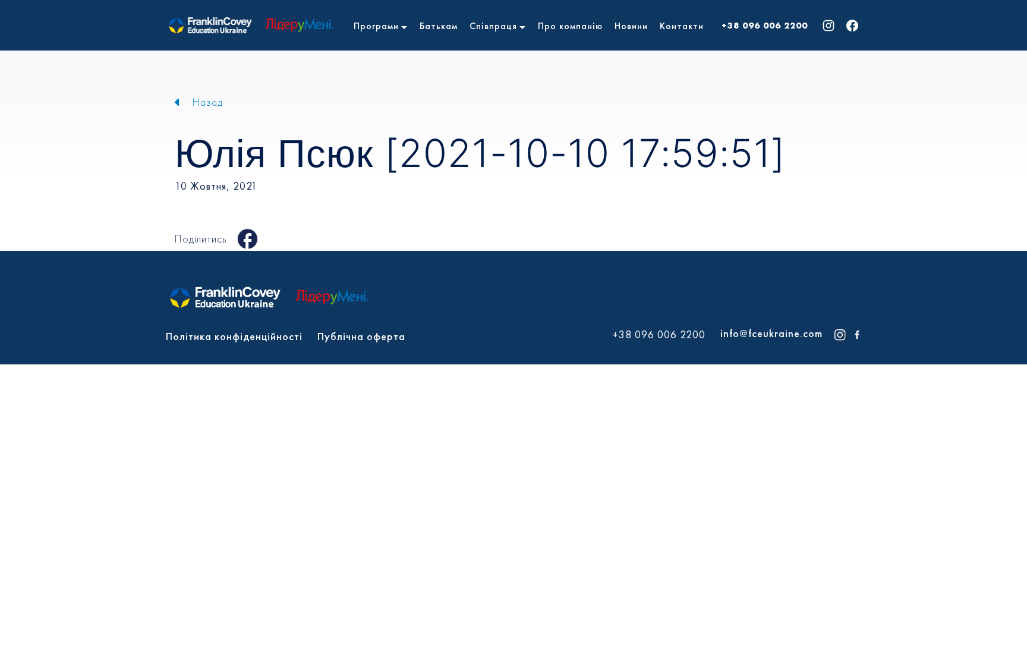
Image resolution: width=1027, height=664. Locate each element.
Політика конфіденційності (234, 336)
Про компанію (570, 26)
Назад (208, 102)
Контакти (682, 26)
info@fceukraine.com (771, 333)
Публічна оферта (361, 336)
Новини (631, 26)
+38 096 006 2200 (765, 25)
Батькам (439, 26)
